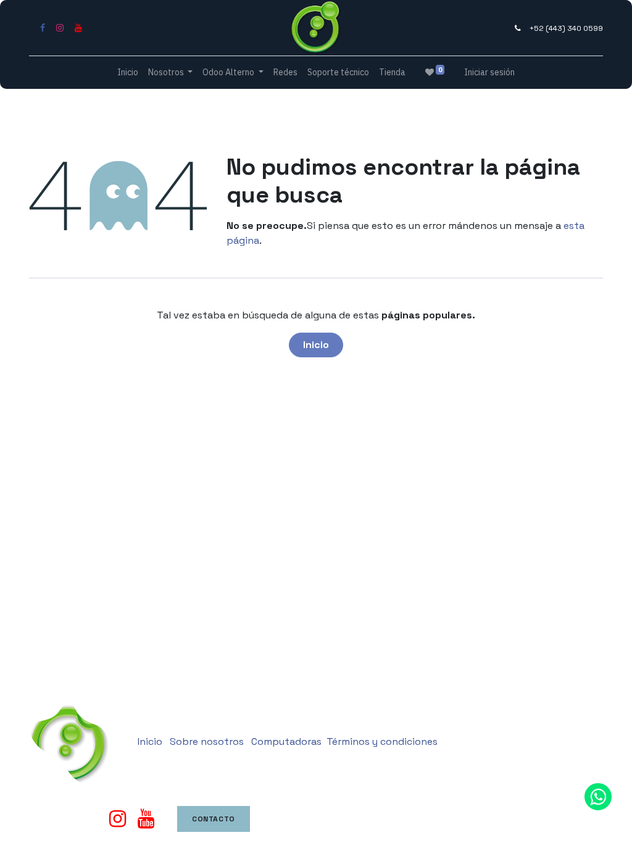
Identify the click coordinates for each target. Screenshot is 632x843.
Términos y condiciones (382, 741)
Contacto (213, 819)
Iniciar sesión (489, 72)
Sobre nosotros (207, 741)
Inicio (316, 344)
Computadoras (286, 741)
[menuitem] (127, 72)
